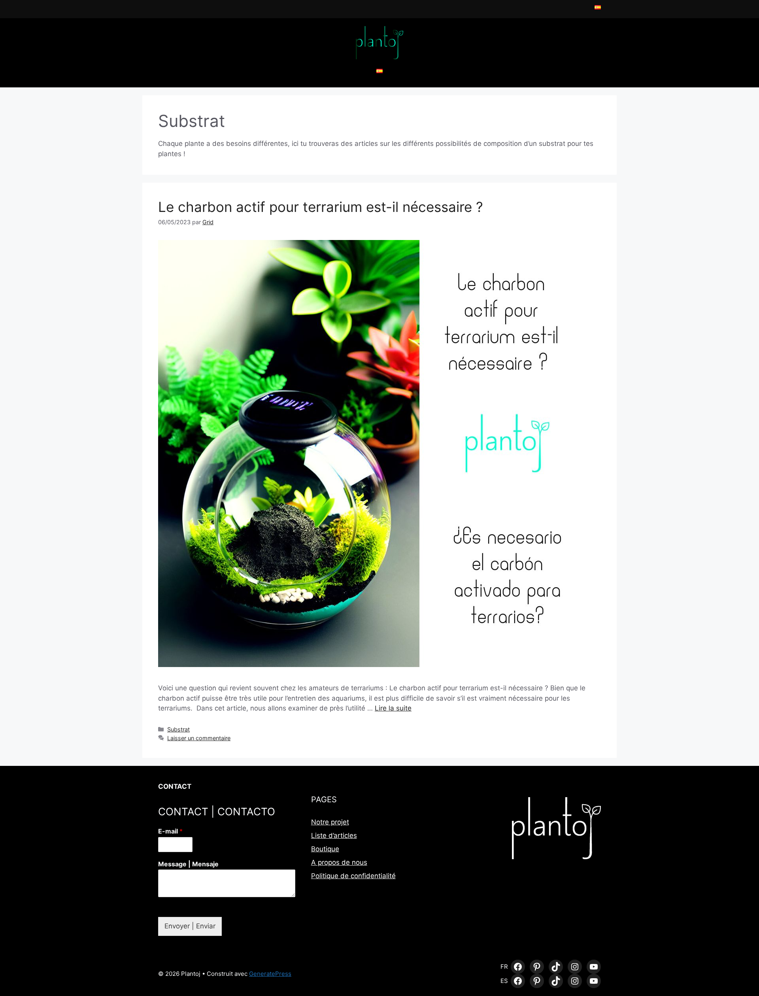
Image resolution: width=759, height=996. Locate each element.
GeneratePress (270, 973)
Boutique (325, 849)
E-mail (170, 831)
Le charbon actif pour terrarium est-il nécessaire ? (322, 206)
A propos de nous (339, 862)
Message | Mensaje (188, 864)
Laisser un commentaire (198, 738)
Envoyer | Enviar (189, 926)
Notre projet (330, 822)
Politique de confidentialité (353, 876)
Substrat (178, 729)
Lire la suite (393, 708)
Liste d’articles (334, 835)
